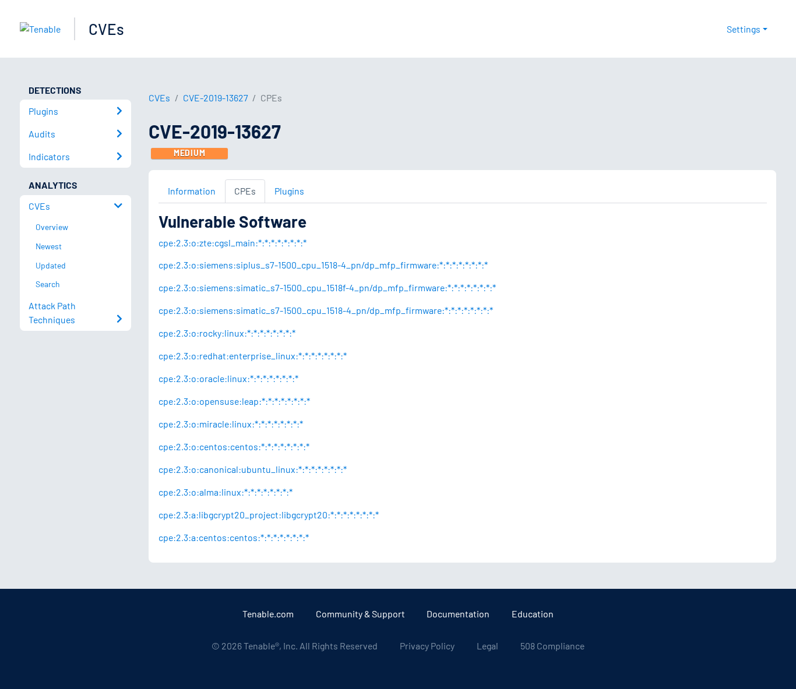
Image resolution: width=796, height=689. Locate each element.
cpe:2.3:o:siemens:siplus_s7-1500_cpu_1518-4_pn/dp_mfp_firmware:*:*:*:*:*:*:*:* (323, 264)
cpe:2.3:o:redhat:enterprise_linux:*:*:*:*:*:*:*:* (253, 355)
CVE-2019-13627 (215, 97)
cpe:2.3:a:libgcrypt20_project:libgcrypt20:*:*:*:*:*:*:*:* (269, 514)
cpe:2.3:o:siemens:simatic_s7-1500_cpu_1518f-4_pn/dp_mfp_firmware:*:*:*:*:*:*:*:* (327, 287)
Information (192, 190)
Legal (487, 645)
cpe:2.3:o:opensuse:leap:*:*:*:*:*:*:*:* (234, 401)
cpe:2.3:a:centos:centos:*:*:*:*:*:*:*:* (234, 537)
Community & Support (360, 613)
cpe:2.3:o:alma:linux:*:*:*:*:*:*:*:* (226, 491)
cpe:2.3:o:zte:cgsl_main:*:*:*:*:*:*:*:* (233, 242)
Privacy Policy (427, 645)
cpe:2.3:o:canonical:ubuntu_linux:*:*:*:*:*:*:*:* (253, 469)
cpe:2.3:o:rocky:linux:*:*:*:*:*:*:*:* (227, 332)
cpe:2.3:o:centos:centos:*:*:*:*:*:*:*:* (234, 446)
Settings (743, 28)
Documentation (458, 613)
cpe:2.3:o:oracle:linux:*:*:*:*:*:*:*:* (228, 378)
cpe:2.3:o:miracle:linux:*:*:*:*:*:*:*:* (231, 423)
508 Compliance (552, 645)
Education (533, 613)
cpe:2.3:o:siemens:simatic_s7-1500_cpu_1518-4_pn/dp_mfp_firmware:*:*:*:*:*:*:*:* (326, 310)
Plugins (289, 190)
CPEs (245, 190)
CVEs (106, 29)
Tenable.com (268, 613)
